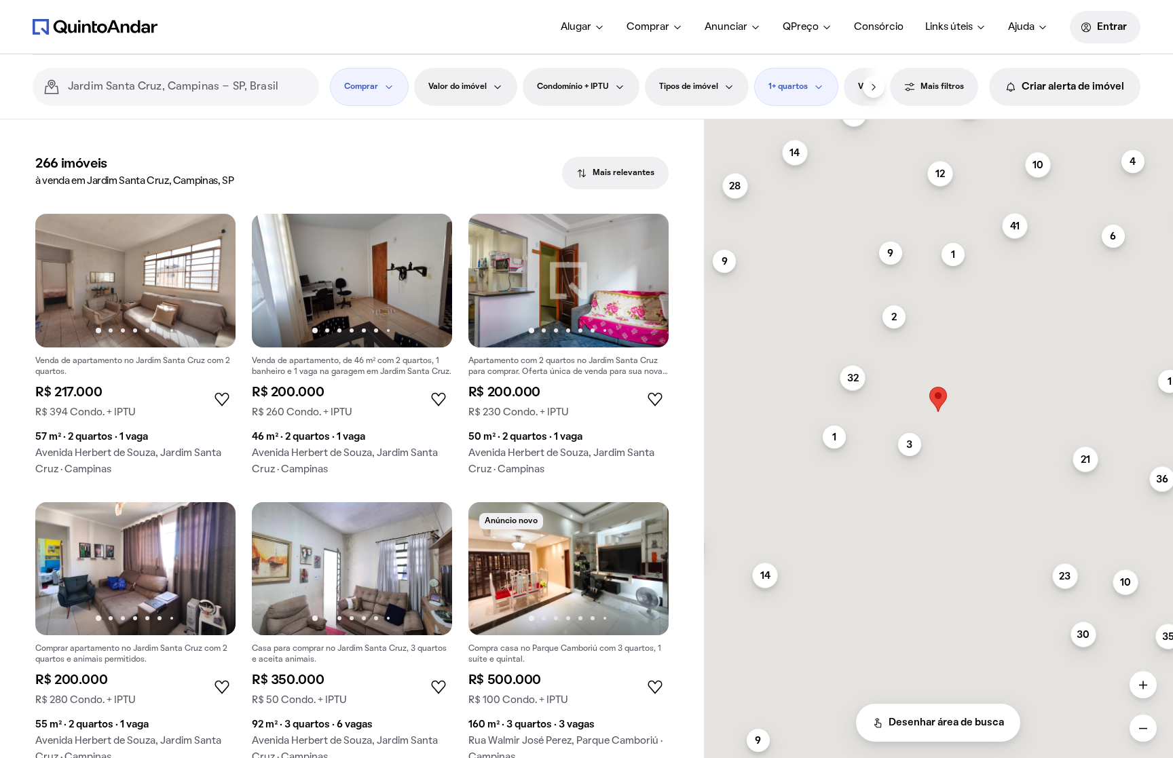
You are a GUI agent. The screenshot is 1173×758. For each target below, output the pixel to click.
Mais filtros (942, 86)
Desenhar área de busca (946, 722)
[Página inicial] (95, 26)
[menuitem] (583, 27)
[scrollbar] (938, 125)
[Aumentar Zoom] (1143, 684)
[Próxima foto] (211, 280)
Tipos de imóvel (688, 86)
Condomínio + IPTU (573, 86)
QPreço (801, 27)
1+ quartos (788, 86)
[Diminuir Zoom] (1143, 728)
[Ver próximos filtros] (874, 87)
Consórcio (879, 27)
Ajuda (1021, 27)
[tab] (615, 173)
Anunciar (726, 27)
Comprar (648, 27)
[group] (135, 350)
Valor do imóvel (457, 86)
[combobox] (188, 87)
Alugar (576, 27)
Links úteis (949, 27)
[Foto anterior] (59, 280)
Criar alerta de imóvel (1073, 87)
